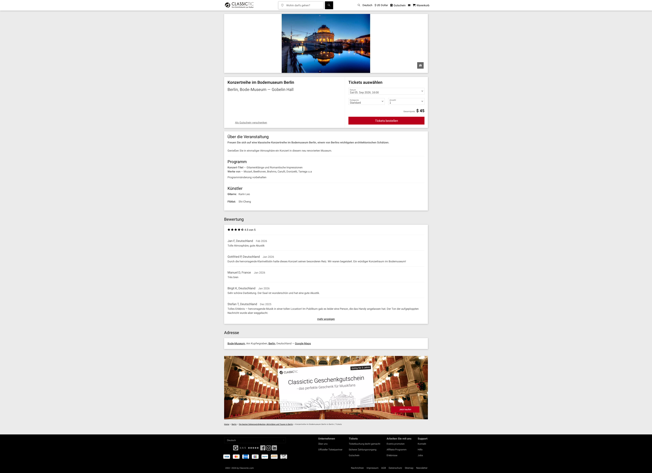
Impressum (372, 468)
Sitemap (409, 468)
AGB (383, 468)
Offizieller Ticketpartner (330, 449)
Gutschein (399, 5)
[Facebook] (235, 447)
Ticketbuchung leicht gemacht (364, 443)
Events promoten (396, 443)
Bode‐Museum (236, 343)
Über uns (323, 443)
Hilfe (420, 449)
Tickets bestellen (386, 120)
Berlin (271, 343)
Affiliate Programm (396, 449)
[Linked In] (274, 449)
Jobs (420, 455)
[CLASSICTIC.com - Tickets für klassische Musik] (239, 5)
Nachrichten (357, 468)
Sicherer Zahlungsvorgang (362, 449)
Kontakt (422, 443)
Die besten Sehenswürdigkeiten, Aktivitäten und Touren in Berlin (266, 424)
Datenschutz (395, 468)
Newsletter (422, 468)
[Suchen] (329, 5)
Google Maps (303, 343)
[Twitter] (268, 449)
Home (226, 424)
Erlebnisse (392, 455)
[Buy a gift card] (326, 387)
